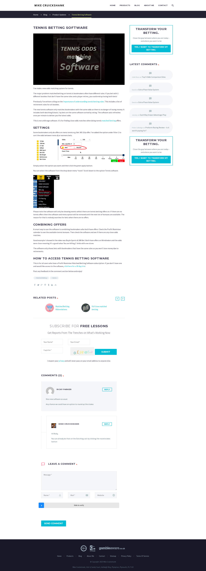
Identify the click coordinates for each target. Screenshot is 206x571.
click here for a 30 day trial (74, 266)
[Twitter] (38, 285)
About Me (149, 5)
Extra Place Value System (148, 89)
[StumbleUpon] (56, 285)
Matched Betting (41, 278)
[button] (79, 59)
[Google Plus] (42, 285)
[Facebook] (35, 285)
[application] (79, 59)
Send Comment (53, 523)
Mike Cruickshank (69, 424)
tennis (54, 278)
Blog (137, 5)
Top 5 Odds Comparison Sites (154, 77)
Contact (163, 5)
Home (112, 5)
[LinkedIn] (52, 285)
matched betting (109, 120)
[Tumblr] (49, 285)
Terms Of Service (142, 556)
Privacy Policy (126, 556)
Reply (107, 389)
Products (125, 5)
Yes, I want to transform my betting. (151, 48)
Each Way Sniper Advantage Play (153, 115)
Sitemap (113, 556)
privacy (61, 361)
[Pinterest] (45, 285)
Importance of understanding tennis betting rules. (83, 101)
